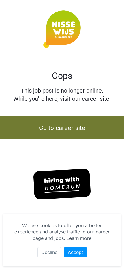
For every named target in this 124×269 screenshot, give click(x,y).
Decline (49, 252)
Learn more (79, 238)
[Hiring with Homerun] (62, 184)
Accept (75, 252)
